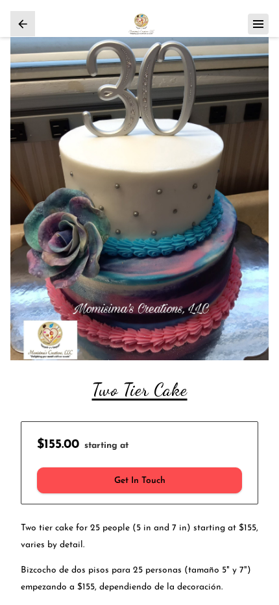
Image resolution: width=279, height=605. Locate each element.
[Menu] (258, 24)
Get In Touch (139, 480)
